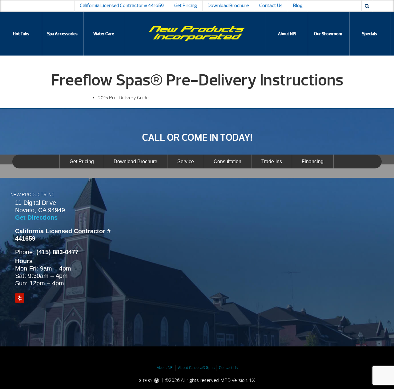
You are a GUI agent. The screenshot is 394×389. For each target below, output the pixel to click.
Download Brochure (228, 5)
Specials (369, 33)
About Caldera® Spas (196, 367)
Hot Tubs (21, 33)
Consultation (227, 161)
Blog (298, 5)
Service (185, 161)
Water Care (103, 33)
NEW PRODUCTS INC (32, 195)
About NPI (287, 33)
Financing (313, 161)
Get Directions (36, 217)
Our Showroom (328, 33)
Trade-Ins (271, 161)
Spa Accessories (62, 33)
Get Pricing (185, 5)
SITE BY (146, 380)
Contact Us (271, 5)
